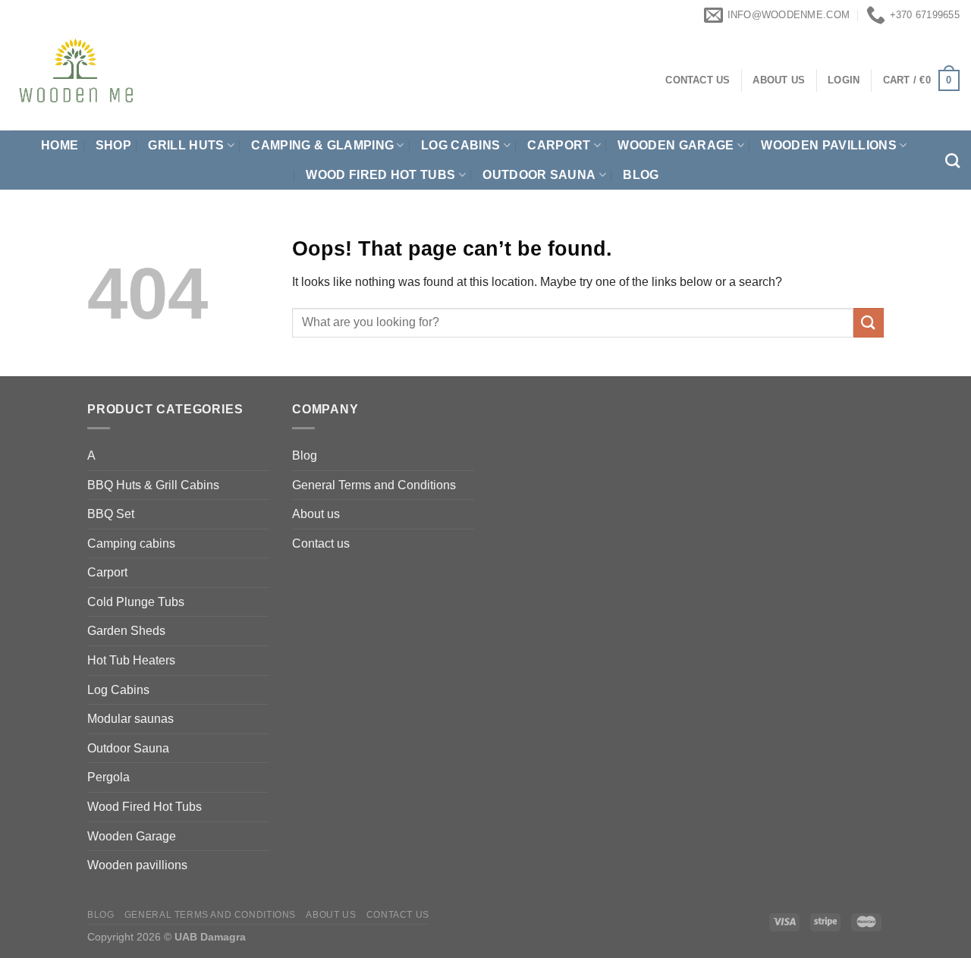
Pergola (108, 777)
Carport (558, 145)
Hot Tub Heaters (131, 660)
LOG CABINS (460, 145)
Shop (113, 145)
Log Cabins (118, 689)
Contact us (321, 543)
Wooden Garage (675, 145)
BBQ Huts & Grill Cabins (153, 485)
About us (316, 513)
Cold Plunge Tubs (135, 601)
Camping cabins (131, 543)
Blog (640, 174)
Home (59, 145)
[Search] (952, 160)
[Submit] (868, 323)
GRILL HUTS (186, 145)
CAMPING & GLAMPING (322, 145)
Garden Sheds (126, 630)
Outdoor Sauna (538, 174)
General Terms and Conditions (374, 485)
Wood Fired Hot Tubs (380, 174)
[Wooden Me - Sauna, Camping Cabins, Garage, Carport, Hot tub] (144, 80)
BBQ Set (110, 513)
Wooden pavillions (828, 145)
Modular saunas (130, 718)
